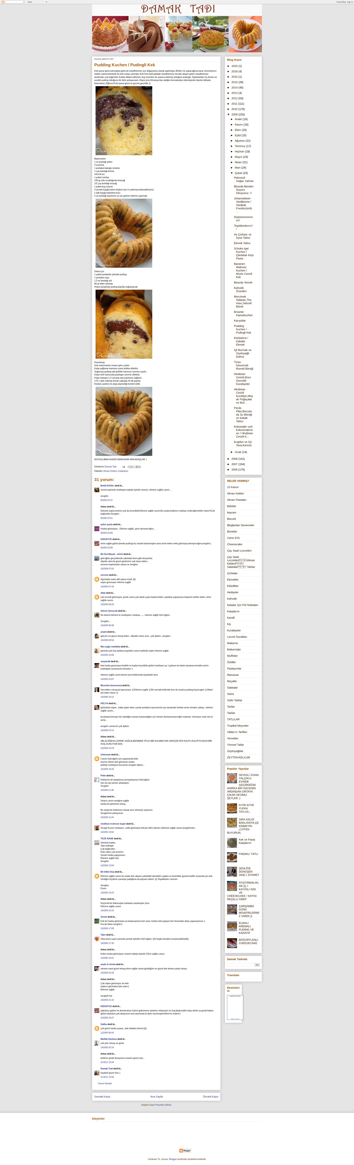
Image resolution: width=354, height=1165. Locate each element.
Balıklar (231, 506)
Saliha (104, 1024)
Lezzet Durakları (237, 636)
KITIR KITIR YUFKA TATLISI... (246, 808)
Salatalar (232, 687)
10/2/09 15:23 (107, 892)
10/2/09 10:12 (107, 697)
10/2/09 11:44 (107, 817)
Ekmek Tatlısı (242, 243)
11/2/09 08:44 (107, 1032)
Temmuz (240, 146)
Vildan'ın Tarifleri (237, 732)
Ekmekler (233, 579)
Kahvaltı (232, 598)
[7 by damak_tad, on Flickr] (123, 268)
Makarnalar (234, 649)
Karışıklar (240, 320)
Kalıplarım (123, 471)
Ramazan (233, 674)
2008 (234, 458)
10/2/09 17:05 (107, 928)
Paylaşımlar (234, 668)
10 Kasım (233, 487)
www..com (235, 996)
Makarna (232, 643)
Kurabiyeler (234, 630)
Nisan (239, 162)
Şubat (239, 173)
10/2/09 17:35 (107, 943)
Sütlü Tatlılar (234, 700)
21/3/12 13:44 (107, 1062)
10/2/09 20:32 (107, 973)
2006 (234, 469)
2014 (234, 87)
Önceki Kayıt (210, 1096)
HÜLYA (104, 703)
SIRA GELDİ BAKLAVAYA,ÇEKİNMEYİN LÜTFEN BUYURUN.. (243, 826)
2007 (234, 464)
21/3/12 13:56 (107, 1077)
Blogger (173, 1159)
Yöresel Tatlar (235, 744)
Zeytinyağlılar (235, 751)
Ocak (238, 452)
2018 (234, 71)
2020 (234, 66)
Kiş (229, 624)
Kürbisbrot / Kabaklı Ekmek (241, 341)
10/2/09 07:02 (107, 568)
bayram (231, 512)
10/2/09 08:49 (107, 625)
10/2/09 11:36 (107, 790)
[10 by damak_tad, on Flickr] (123, 359)
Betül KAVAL (107, 485)
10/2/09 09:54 (107, 640)
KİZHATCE (106, 539)
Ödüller (231, 662)
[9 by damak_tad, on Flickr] (123, 155)
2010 (234, 109)
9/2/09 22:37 (107, 500)
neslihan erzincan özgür (113, 824)
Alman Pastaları (237, 499)
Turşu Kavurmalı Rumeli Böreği (243, 365)
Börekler (232, 531)
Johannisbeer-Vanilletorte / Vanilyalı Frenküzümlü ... (243, 205)
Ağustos (240, 140)
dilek (103, 593)
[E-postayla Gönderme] (123, 466)
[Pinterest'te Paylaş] (139, 466)
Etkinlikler (233, 585)
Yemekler (232, 738)
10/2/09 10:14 (107, 730)
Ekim (238, 129)
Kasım (239, 124)
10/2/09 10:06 (107, 655)
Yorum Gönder (105, 1083)
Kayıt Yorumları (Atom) (160, 1105)
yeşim (104, 632)
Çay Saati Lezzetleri (239, 550)
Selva (230, 693)
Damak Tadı (107, 1068)
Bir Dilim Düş (107, 872)
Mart (238, 167)
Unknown (106, 754)
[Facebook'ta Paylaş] (137, 466)
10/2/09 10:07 (107, 679)
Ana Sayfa (156, 1096)
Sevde (104, 917)
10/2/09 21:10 (107, 1000)
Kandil (231, 617)
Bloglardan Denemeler (240, 525)
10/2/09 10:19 (107, 748)
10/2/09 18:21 (107, 958)
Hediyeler (233, 592)
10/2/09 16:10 (107, 910)
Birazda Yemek (243, 282)
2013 (234, 92)
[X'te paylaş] (134, 466)
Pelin (103, 775)
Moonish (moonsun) (111, 685)
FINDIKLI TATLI (248, 853)
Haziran (240, 151)
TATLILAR (233, 719)
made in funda (108, 964)
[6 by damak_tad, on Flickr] (123, 456)
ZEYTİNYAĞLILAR (238, 757)
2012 (234, 98)
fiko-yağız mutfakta (110, 646)
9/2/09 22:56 (107, 533)
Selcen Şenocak (109, 611)
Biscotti (231, 518)
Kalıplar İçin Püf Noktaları (242, 605)
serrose (105, 575)
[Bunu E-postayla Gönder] (129, 466)
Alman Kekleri (110, 471)
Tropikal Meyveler (238, 725)
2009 (234, 114)
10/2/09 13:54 (107, 865)
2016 (234, 76)
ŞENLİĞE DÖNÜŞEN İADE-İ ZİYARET (249, 871)
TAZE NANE (107, 838)
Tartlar (231, 706)
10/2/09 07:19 (107, 586)
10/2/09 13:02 (107, 832)
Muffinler (232, 655)
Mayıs (239, 156)
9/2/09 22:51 (107, 518)
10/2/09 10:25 (107, 769)
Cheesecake (234, 544)
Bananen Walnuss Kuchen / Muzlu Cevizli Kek (243, 270)
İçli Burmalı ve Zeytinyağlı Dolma (242, 353)
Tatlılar (231, 712)
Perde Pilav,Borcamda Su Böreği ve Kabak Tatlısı (243, 414)
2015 (234, 82)
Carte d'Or (233, 537)
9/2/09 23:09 (107, 547)
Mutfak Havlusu (109, 1039)
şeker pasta (107, 524)
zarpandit (105, 661)
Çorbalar (232, 573)
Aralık (239, 119)
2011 (234, 103)
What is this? (235, 1019)
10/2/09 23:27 (107, 1018)
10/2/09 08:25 (107, 604)
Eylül (238, 135)
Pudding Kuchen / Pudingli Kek (242, 329)
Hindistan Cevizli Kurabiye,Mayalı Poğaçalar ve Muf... (243, 396)
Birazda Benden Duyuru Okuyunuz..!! (243, 190)
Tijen (103, 935)
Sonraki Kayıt (102, 1096)
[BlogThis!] (131, 466)
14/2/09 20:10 (107, 1047)
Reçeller (232, 681)
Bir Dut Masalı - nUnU (112, 554)
